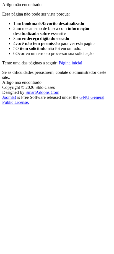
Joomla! (9, 97)
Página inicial (70, 63)
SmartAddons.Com (42, 92)
